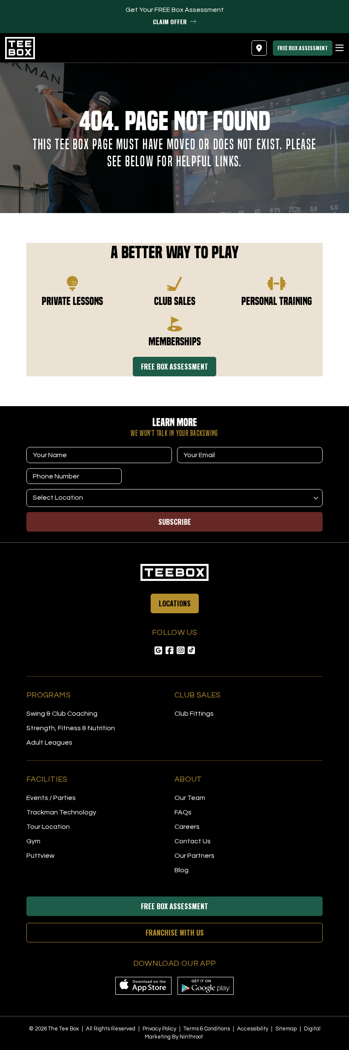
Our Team (189, 797)
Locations (175, 603)
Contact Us (192, 841)
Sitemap (286, 1029)
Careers (187, 826)
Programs (48, 695)
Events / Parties (51, 797)
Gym (33, 841)
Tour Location (48, 826)
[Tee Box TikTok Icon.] (191, 650)
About (188, 779)
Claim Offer (170, 21)
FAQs (183, 812)
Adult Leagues (49, 742)
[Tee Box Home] (174, 572)
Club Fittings (194, 713)
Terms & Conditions (207, 1029)
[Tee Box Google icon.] (158, 650)
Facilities (47, 779)
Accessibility (253, 1029)
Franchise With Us (175, 933)
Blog (181, 870)
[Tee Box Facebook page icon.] (169, 650)
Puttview (40, 855)
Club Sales (197, 695)
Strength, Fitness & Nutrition (70, 728)
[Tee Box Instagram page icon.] (180, 650)
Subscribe (174, 522)
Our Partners (194, 855)
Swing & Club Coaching (61, 713)
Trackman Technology (61, 812)
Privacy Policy (160, 1029)
